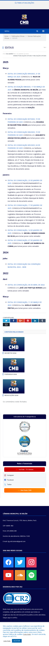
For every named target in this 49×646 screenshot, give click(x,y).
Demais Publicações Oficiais (22, 56)
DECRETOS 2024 (10, 353)
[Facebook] (8, 562)
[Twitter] (20, 562)
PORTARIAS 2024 (10, 374)
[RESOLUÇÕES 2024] (13, 386)
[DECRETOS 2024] (13, 344)
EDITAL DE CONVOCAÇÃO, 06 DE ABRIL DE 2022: (26, 285)
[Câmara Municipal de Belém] (24, 19)
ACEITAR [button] (17, 641)
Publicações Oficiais (39, 56)
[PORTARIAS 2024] (13, 365)
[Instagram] (31, 562)
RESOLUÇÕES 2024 (11, 395)
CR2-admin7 (9, 54)
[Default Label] (8, 575)
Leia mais (27, 634)
